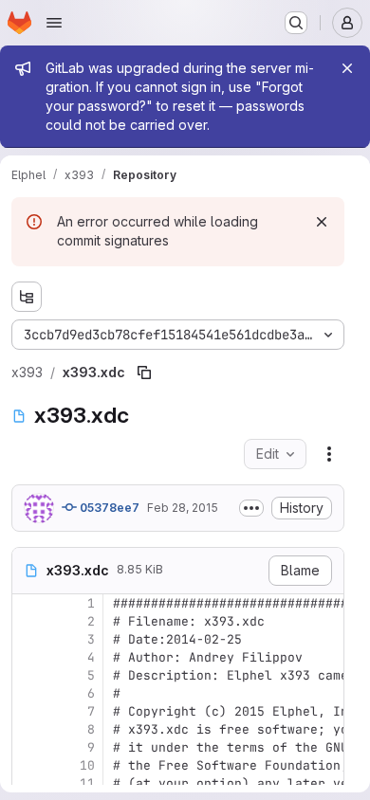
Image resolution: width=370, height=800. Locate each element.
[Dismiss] (321, 221)
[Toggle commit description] (251, 508)
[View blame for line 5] (28, 675)
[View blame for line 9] (28, 747)
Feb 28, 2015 (182, 507)
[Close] (347, 68)
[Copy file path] (144, 372)
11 (87, 783)
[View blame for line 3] (28, 639)
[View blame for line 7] (28, 711)
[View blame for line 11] (28, 783)
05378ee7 (108, 507)
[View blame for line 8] (28, 729)
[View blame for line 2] (28, 621)
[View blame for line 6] (28, 693)
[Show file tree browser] (26, 297)
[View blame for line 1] (28, 603)
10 (87, 765)
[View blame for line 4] (28, 657)
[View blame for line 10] (28, 765)
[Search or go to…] (296, 22)
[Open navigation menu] (54, 23)
